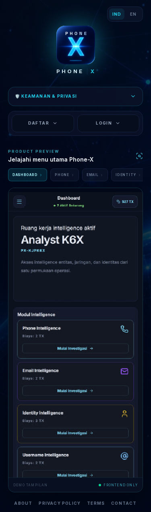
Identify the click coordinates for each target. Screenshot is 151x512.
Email (93, 175)
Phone (62, 175)
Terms (96, 503)
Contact (124, 503)
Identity (126, 175)
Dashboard (24, 175)
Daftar (38, 123)
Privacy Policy (60, 503)
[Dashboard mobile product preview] (75, 332)
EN (133, 14)
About (23, 503)
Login (104, 123)
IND (116, 14)
